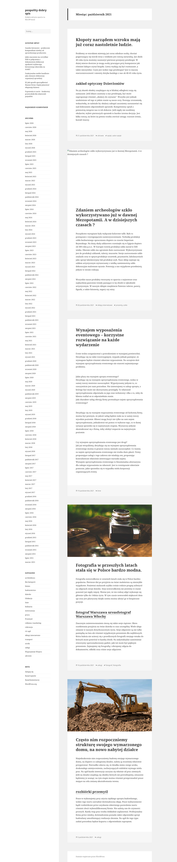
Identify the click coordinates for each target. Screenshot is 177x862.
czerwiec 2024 (30, 213)
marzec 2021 (30, 349)
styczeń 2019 (30, 414)
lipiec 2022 (29, 283)
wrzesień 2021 (30, 324)
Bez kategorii (30, 582)
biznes (27, 586)
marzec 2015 (30, 562)
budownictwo (30, 590)
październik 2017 (32, 459)
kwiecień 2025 (30, 176)
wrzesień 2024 (30, 201)
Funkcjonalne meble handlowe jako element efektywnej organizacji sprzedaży (37, 75)
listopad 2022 (30, 271)
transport (29, 639)
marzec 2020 (30, 386)
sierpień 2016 (30, 509)
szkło (125, 305)
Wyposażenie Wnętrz (33, 652)
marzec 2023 (30, 263)
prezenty (119, 305)
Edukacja (28, 598)
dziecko (28, 594)
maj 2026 (28, 131)
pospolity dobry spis (36, 11)
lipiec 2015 (29, 558)
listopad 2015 (30, 541)
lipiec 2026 (29, 123)
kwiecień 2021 (30, 345)
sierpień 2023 (30, 246)
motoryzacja (30, 611)
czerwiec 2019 (30, 402)
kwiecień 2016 (30, 525)
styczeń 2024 (30, 234)
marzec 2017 (30, 484)
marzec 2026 (30, 139)
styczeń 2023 (30, 267)
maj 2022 (28, 291)
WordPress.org (31, 684)
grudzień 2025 (30, 152)
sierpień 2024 (30, 205)
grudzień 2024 (30, 189)
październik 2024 (32, 197)
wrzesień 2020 (30, 369)
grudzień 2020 (30, 361)
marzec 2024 (30, 226)
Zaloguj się (29, 672)
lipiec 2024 (29, 209)
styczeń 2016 (30, 533)
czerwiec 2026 (30, 127)
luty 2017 (28, 488)
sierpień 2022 (30, 279)
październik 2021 (32, 320)
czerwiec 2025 (30, 168)
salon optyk (116, 135)
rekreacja (29, 627)
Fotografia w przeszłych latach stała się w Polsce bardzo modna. (109, 567)
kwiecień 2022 (30, 295)
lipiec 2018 (29, 431)
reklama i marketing (33, 623)
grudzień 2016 (30, 496)
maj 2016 (28, 521)
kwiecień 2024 (30, 221)
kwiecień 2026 (30, 135)
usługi (27, 648)
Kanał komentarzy (32, 680)
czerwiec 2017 (30, 472)
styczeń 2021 (30, 357)
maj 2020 (28, 381)
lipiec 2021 (29, 332)
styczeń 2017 (30, 492)
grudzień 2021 (30, 312)
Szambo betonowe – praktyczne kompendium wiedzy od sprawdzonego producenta (37, 50)
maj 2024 (28, 217)
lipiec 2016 (29, 513)
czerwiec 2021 (30, 336)
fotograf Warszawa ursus (96, 612)
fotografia (117, 665)
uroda (27, 643)
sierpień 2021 (30, 328)
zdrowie (28, 656)
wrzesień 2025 (30, 160)
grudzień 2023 (30, 238)
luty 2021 (28, 353)
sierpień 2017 (30, 464)
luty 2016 (28, 529)
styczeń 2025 (30, 185)
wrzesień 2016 (30, 505)
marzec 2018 (30, 443)
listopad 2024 (30, 193)
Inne (27, 602)
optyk (109, 135)
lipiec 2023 (29, 250)
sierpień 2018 (30, 427)
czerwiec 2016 (30, 517)
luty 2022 (28, 304)
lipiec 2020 (29, 377)
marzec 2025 (30, 180)
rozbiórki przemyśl (92, 791)
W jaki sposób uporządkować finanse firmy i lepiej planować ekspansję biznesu (37, 85)
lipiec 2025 (29, 164)
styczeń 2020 (30, 390)
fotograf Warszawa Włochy (103, 614)
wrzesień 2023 (30, 242)
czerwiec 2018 (30, 435)
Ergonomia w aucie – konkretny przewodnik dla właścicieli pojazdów (37, 94)
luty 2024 (28, 230)
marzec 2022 (30, 299)
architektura (30, 578)
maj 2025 (28, 172)
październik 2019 (32, 394)
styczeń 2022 (30, 308)
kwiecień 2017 (30, 480)
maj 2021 (28, 340)
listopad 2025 (30, 156)
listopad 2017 (30, 455)
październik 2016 (32, 500)
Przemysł (28, 619)
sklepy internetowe (32, 635)
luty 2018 (28, 447)
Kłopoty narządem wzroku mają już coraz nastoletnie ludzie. (108, 42)
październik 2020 (32, 365)
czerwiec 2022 (30, 287)
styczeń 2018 (30, 451)
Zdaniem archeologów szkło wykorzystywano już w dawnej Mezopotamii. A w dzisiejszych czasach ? (106, 217)
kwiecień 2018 (30, 439)
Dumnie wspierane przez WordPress (90, 856)
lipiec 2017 (29, 468)
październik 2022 (32, 275)
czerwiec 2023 (30, 254)
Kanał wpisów (30, 676)
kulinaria (28, 607)
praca (27, 615)
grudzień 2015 (30, 537)
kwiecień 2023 (30, 258)
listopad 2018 (30, 423)
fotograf (109, 665)
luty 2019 (28, 410)
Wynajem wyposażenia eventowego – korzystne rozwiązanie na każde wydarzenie (100, 337)
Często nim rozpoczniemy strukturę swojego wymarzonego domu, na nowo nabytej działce (109, 744)
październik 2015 (32, 546)
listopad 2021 (30, 316)
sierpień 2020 (30, 373)
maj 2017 (28, 476)
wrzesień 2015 (30, 550)
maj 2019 (28, 406)
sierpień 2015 (30, 554)
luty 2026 (28, 144)
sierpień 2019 (30, 398)
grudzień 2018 (30, 418)
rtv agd (28, 631)
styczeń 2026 (30, 148)
